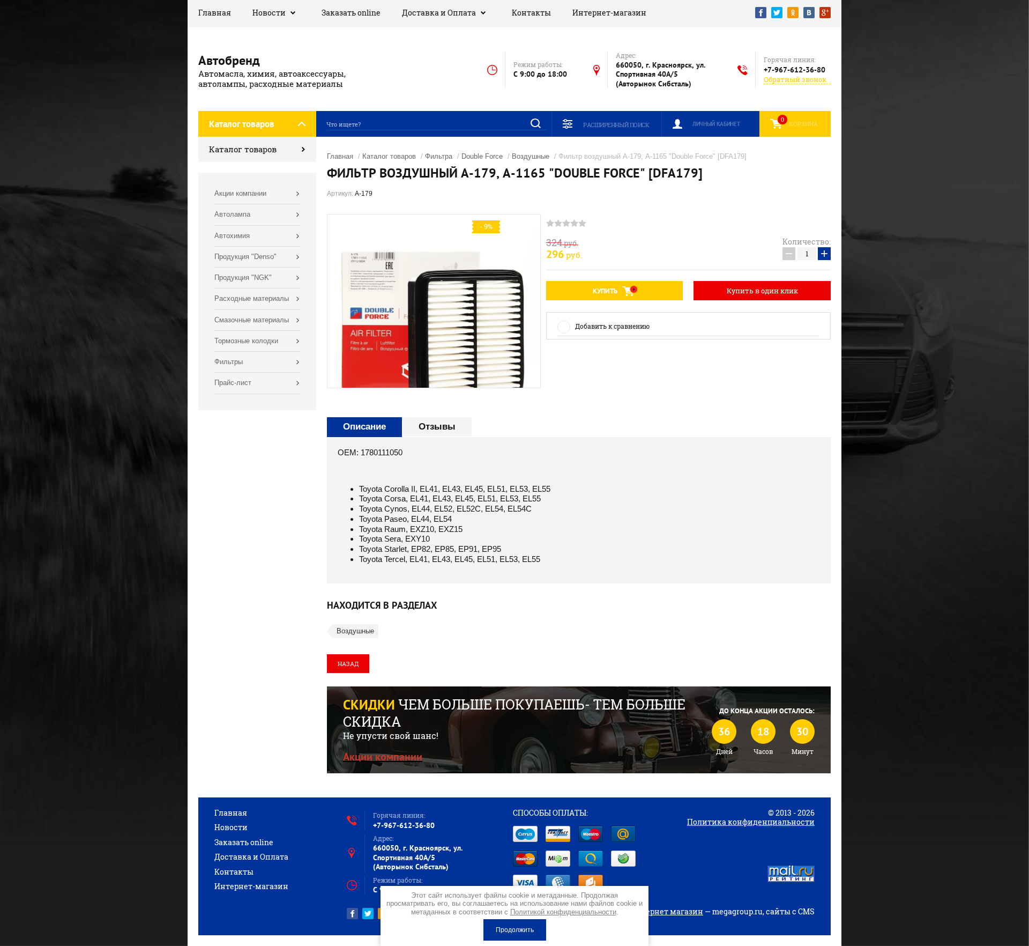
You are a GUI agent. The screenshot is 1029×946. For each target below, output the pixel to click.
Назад (348, 664)
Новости (269, 13)
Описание (364, 427)
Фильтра (438, 156)
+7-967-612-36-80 (794, 70)
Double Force (482, 156)
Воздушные (530, 156)
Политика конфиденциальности (751, 822)
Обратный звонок (795, 79)
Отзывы (437, 427)
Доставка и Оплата (439, 13)
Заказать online (351, 13)
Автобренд (229, 60)
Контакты (531, 13)
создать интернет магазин (651, 911)
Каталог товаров (243, 149)
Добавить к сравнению (612, 326)
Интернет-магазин (609, 13)
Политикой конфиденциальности (563, 912)
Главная (214, 13)
